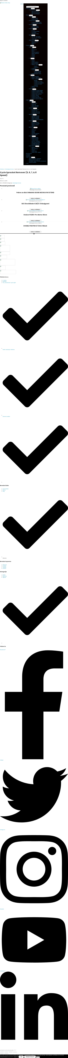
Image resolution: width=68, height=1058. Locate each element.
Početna (2, 169)
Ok (21, 1056)
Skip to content (3, 0)
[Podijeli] (11, 1052)
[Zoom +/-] (2, 1052)
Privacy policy (30, 1056)
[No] (38, 1057)
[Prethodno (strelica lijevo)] (2, 1053)
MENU (22, 4)
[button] (28, 8)
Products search (32, 5)
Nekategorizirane (9, 169)
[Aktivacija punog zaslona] (6, 1052)
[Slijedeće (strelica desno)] (6, 1053)
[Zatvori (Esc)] (15, 1052)
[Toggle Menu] (33, 8)
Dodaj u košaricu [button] (35, 198)
